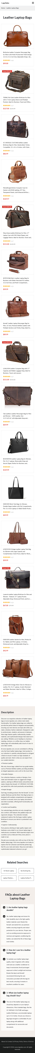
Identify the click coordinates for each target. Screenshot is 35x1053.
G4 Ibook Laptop (9, 871)
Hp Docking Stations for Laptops (27, 871)
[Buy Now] (17, 36)
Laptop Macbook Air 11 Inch (9, 878)
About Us (4, 1041)
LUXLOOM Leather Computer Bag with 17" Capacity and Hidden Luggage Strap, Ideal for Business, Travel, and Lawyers (16, 371)
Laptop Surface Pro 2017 (27, 878)
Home (3, 8)
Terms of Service (28, 1041)
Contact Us (10, 1041)
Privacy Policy (18, 1041)
